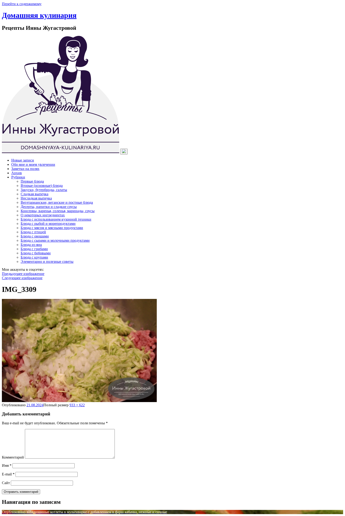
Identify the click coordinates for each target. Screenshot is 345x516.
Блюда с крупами (34, 257)
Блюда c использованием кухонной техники (56, 219)
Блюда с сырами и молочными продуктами (55, 240)
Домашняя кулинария (39, 15)
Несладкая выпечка (36, 198)
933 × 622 (77, 405)
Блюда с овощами (35, 236)
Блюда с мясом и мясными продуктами (52, 228)
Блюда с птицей (33, 232)
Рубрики (18, 177)
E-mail (8, 474)
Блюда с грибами (34, 249)
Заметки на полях (25, 169)
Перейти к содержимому (22, 4)
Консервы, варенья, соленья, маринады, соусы (58, 211)
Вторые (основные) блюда (42, 186)
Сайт (6, 483)
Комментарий (13, 457)
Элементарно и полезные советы (47, 262)
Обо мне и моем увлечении (33, 164)
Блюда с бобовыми (36, 253)
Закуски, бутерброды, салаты (44, 190)
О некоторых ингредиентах (43, 215)
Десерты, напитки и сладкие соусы (49, 207)
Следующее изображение (22, 278)
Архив (16, 173)
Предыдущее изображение (23, 274)
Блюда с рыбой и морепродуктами (48, 224)
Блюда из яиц (31, 245)
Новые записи (22, 160)
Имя (7, 465)
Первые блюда (32, 181)
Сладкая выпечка (34, 194)
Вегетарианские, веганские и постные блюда (57, 202)
